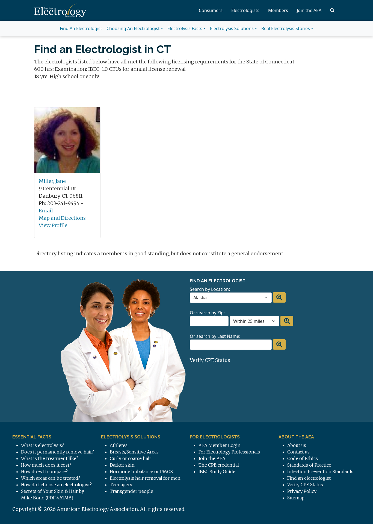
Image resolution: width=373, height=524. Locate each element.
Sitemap (295, 497)
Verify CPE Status (210, 360)
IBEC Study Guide (217, 471)
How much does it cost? (46, 465)
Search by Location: (210, 289)
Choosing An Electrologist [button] (133, 28)
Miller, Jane (52, 181)
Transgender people (131, 491)
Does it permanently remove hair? (57, 452)
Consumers (211, 10)
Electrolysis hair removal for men (145, 478)
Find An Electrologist (81, 28)
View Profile (53, 225)
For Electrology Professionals (229, 452)
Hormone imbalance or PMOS (141, 471)
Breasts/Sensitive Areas (134, 452)
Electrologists (245, 10)
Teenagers (121, 484)
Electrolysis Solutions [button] (232, 28)
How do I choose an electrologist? (56, 484)
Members (278, 10)
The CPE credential (219, 465)
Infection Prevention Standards (320, 471)
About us (296, 445)
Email (46, 210)
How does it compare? (44, 471)
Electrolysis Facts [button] (184, 28)
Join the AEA (309, 10)
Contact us (298, 452)
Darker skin (122, 465)
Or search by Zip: (207, 313)
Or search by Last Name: (215, 336)
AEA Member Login (220, 445)
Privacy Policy (301, 491)
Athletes (119, 445)
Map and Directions (62, 218)
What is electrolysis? (42, 445)
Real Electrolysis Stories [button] (285, 28)
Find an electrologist (309, 478)
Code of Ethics (302, 458)
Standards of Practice (309, 465)
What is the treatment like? (49, 458)
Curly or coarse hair (130, 458)
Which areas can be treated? (50, 478)
